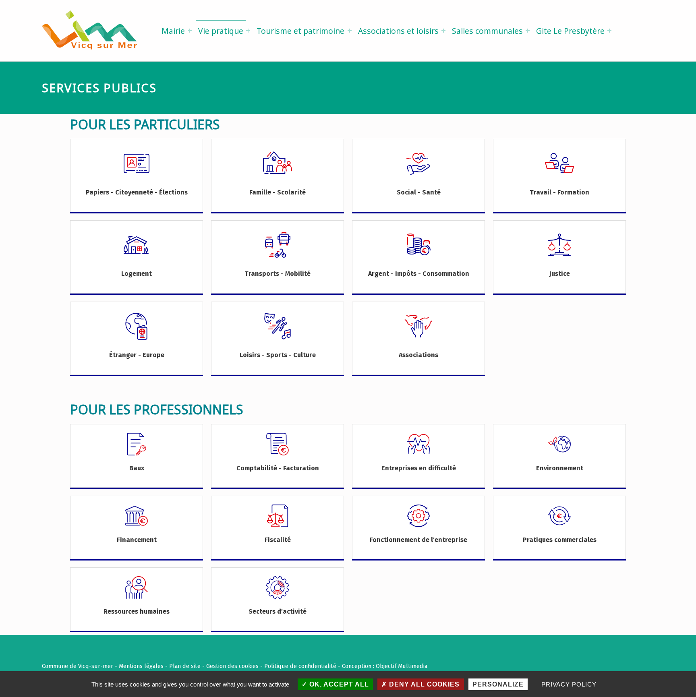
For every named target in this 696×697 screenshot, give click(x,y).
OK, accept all (338, 684)
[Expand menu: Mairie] (190, 31)
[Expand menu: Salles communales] (528, 31)
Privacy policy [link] (569, 684)
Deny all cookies (423, 684)
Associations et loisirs (398, 30)
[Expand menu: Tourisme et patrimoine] (350, 31)
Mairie (173, 30)
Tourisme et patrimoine (300, 30)
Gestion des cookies (232, 666)
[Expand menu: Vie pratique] (248, 31)
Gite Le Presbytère (570, 30)
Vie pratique (220, 30)
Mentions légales (141, 666)
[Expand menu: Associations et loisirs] (443, 31)
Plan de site (185, 666)
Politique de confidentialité (300, 666)
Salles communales (487, 30)
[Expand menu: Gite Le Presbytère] (609, 31)
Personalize (498, 684)
